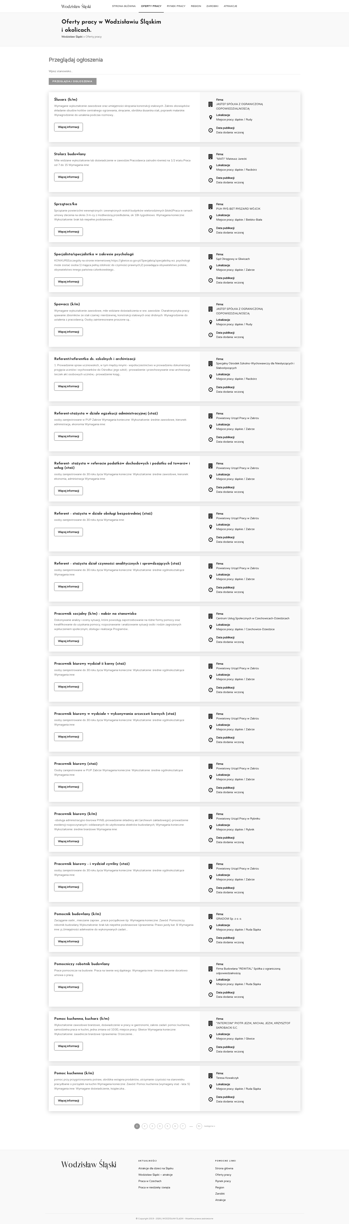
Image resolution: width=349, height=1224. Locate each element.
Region (196, 6)
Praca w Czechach (149, 1181)
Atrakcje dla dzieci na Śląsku (155, 1168)
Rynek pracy (176, 6)
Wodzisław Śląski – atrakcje (155, 1174)
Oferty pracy (151, 6)
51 (199, 1126)
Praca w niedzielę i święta (154, 1187)
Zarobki (212, 6)
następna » (209, 1126)
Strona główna (124, 6)
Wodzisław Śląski (72, 36)
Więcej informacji (68, 127)
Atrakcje (230, 6)
